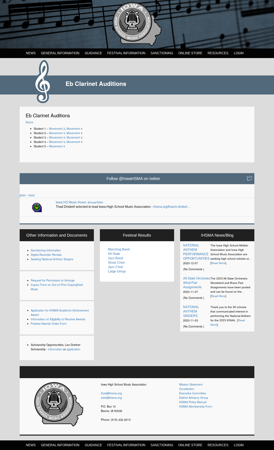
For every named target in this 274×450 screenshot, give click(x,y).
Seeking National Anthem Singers (52, 259)
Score (29, 122)
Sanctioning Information (46, 250)
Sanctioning (162, 53)
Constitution (186, 389)
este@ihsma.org (111, 398)
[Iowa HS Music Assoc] (37, 206)
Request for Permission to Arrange (53, 280)
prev (23, 195)
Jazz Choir (115, 267)
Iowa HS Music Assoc (71, 202)
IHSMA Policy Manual (192, 402)
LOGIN (239, 53)
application (73, 349)
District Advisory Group (193, 398)
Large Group (117, 271)
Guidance (93, 53)
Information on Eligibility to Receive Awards (58, 319)
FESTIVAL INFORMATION (126, 53)
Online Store (190, 53)
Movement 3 (57, 129)
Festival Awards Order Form (49, 323)
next (31, 195)
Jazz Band (115, 258)
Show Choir (116, 262)
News (31, 53)
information (55, 349)
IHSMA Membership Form (195, 406)
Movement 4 (74, 129)
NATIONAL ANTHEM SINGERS (191, 311)
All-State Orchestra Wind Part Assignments (196, 283)
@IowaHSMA (95, 202)
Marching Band (119, 249)
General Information (60, 53)
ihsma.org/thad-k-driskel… (172, 206)
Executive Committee (192, 393)
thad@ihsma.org (111, 393)
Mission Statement (191, 384)
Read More (218, 263)
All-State (114, 253)
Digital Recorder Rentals (46, 255)
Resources (218, 53)
